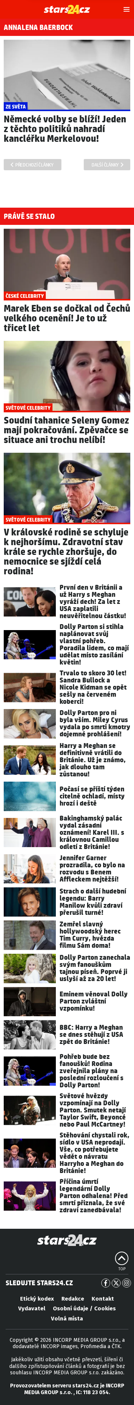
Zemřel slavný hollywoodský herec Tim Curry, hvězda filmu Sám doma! (90, 935)
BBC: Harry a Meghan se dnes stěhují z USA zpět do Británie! (91, 1035)
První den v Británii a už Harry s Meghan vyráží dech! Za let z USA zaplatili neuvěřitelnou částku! (93, 602)
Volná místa (67, 1318)
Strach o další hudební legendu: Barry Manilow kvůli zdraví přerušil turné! (93, 902)
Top (121, 1269)
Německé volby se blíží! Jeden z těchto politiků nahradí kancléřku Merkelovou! (65, 129)
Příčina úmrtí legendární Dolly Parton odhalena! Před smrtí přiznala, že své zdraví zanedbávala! (94, 1196)
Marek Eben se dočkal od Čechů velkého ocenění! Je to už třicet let (67, 319)
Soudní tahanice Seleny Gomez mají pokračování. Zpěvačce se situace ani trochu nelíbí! (66, 430)
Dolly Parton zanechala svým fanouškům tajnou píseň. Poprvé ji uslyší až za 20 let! (95, 968)
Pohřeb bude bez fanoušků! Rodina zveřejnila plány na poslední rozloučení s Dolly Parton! (92, 1071)
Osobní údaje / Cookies (84, 1308)
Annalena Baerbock (38, 28)
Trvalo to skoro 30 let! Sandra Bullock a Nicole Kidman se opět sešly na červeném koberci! (93, 687)
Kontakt (103, 1298)
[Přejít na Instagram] (126, 1283)
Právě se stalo (29, 217)
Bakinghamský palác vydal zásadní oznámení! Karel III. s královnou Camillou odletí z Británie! (92, 833)
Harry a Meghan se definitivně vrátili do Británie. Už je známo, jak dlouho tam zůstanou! (93, 760)
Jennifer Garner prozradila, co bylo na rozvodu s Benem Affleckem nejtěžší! (92, 868)
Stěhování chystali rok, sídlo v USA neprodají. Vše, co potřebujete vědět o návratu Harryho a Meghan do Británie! (95, 1153)
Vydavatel (31, 1308)
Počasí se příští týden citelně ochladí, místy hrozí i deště (92, 796)
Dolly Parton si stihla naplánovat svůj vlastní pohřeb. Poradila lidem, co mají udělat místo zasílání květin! (94, 644)
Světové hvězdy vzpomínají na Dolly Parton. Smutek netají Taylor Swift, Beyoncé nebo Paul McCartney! (93, 1110)
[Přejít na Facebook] (105, 1283)
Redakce (72, 1298)
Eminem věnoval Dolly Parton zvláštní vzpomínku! (94, 1001)
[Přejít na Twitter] (116, 1283)
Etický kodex (37, 1298)
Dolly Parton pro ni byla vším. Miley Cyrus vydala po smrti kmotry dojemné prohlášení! (95, 723)
